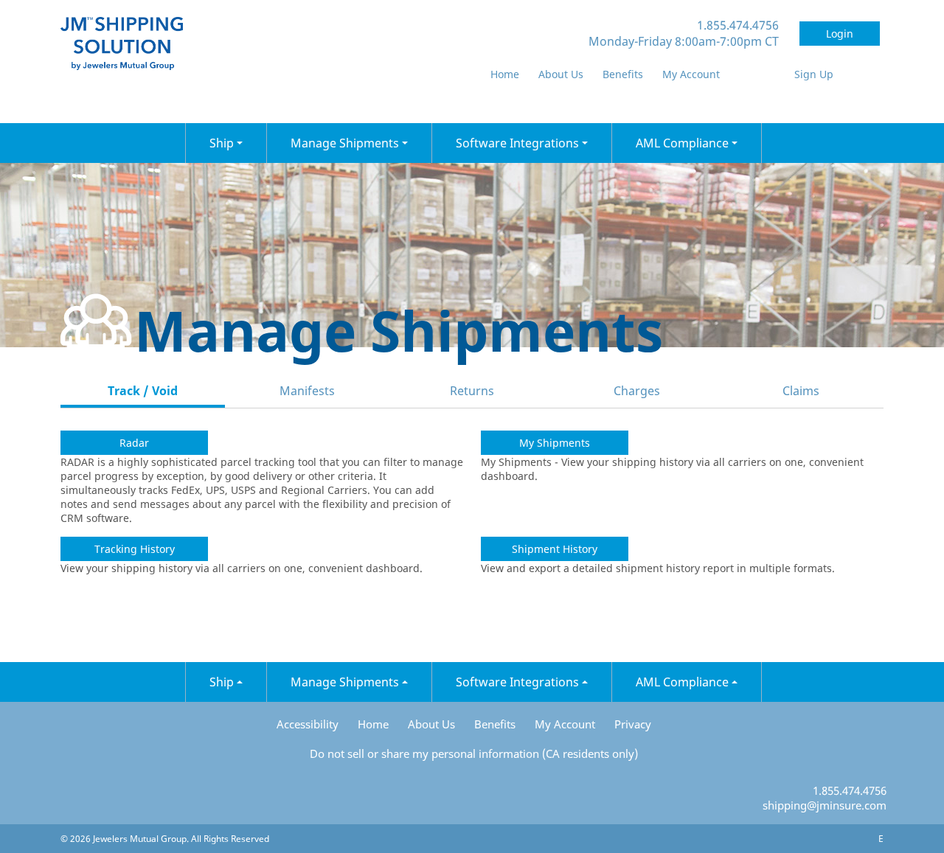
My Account (691, 74)
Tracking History (134, 549)
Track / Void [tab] (143, 391)
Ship (223, 143)
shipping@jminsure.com (824, 805)
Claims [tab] (800, 391)
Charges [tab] (637, 391)
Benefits (623, 74)
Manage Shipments (346, 143)
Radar (134, 443)
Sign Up (813, 74)
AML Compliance (684, 143)
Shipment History (554, 549)
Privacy (632, 724)
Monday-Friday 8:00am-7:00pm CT (684, 41)
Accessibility (308, 724)
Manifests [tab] (307, 391)
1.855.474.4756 (738, 25)
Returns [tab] (472, 391)
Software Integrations (519, 143)
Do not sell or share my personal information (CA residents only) (474, 753)
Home (504, 74)
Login (839, 34)
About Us (560, 74)
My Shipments (554, 443)
